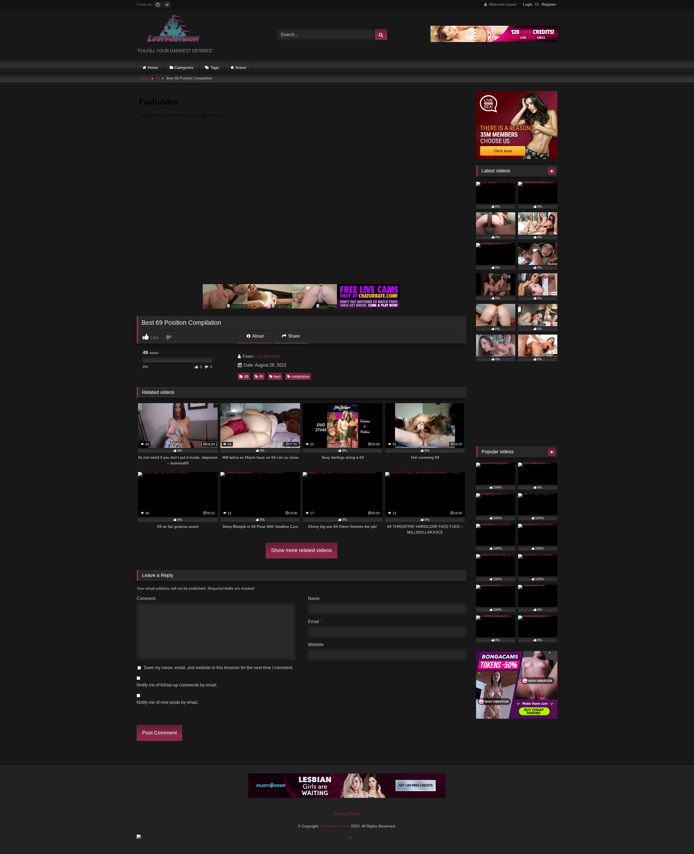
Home (153, 67)
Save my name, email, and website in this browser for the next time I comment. (218, 667)
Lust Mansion (268, 356)
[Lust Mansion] (169, 30)
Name (315, 598)
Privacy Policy (347, 813)
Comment (146, 598)
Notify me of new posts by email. (167, 702)
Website (316, 644)
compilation (300, 376)
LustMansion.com (335, 826)
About (257, 336)
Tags (215, 67)
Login (527, 4)
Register (549, 4)
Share (293, 336)
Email (315, 621)
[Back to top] (677, 838)
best (277, 376)
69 (158, 78)
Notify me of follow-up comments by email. (177, 685)
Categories (184, 67)
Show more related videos (301, 550)
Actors (240, 67)
